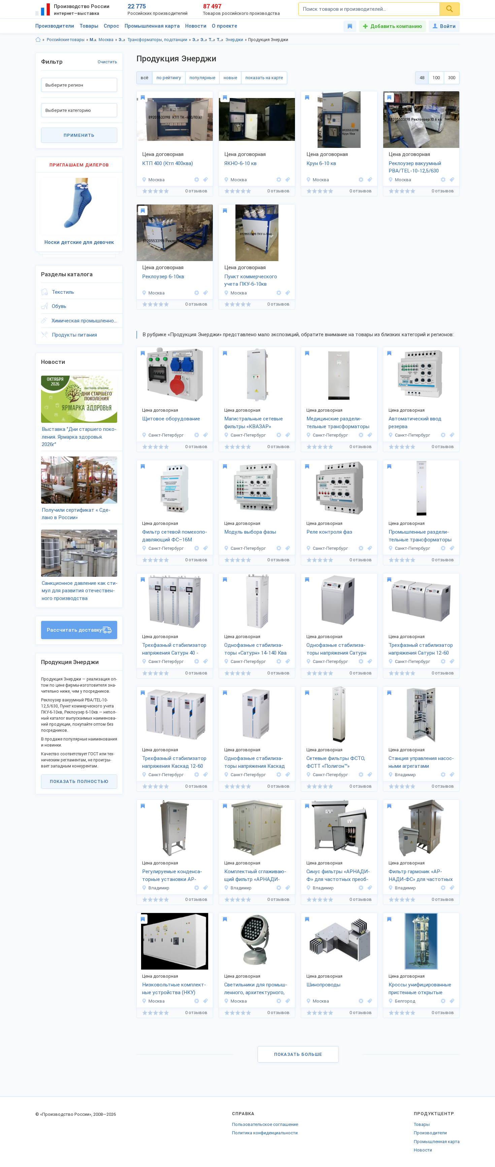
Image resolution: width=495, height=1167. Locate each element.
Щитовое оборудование (171, 419)
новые (230, 77)
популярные (202, 77)
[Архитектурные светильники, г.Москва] (286, 1001)
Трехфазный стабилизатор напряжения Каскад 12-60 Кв (174, 762)
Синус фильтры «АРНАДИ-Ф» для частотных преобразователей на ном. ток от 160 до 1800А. (338, 876)
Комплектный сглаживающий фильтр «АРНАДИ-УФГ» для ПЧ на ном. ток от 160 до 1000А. (255, 876)
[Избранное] (349, 26)
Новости (195, 26)
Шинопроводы (323, 985)
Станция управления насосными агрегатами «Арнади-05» (421, 762)
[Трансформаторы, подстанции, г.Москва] (204, 179)
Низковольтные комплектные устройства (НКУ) (174, 989)
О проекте (224, 26)
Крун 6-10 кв (321, 163)
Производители (54, 26)
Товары (88, 26)
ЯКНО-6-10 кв (240, 163)
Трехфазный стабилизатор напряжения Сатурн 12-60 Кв (421, 649)
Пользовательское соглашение (265, 1124)
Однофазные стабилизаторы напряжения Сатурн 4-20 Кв (336, 649)
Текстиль (63, 292)
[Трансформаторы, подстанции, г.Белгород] (451, 1001)
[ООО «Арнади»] (443, 774)
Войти (448, 26)
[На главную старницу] (38, 39)
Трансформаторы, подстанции (157, 39)
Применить (79, 135)
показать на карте (264, 77)
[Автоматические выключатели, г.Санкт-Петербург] (451, 435)
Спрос (111, 26)
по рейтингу (169, 77)
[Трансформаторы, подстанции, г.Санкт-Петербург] (286, 435)
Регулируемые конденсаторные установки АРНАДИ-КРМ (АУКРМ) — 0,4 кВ (172, 876)
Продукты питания (74, 335)
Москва (106, 39)
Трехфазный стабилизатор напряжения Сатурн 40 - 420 (174, 649)
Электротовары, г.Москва (203, 39)
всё (144, 77)
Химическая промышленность (84, 321)
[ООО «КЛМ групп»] (196, 1001)
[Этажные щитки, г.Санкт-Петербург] (204, 435)
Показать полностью (79, 781)
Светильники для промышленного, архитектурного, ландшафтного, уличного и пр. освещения (255, 989)
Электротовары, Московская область (195, 39)
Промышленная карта (152, 26)
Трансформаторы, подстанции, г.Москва (220, 39)
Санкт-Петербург (166, 435)
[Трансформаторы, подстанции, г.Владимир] (286, 887)
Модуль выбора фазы (250, 532)
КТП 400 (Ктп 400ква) (167, 163)
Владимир (405, 774)
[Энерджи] (196, 179)
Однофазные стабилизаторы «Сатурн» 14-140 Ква (255, 649)
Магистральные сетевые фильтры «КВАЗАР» (253, 423)
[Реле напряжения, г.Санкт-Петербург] (204, 548)
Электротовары (122, 39)
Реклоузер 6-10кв (163, 277)
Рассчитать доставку (74, 630)
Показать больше (298, 1054)
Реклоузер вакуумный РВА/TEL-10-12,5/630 (415, 167)
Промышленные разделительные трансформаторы (420, 536)
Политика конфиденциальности (265, 1132)
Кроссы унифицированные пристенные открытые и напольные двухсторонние (420, 989)
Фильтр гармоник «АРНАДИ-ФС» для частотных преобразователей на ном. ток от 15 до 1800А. (421, 876)
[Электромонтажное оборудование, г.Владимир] (204, 887)
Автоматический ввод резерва (415, 423)
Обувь (59, 306)
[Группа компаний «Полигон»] (196, 435)
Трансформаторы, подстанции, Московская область (212, 39)
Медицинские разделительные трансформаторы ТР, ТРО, (337, 423)
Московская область (93, 39)
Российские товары (66, 39)
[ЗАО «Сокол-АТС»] (443, 1001)
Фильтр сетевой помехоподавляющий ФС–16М (174, 536)
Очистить (107, 61)
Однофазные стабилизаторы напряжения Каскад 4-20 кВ (254, 762)
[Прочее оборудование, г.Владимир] (451, 774)
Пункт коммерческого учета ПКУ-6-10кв (250, 280)
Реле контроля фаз (329, 532)
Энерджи (234, 39)
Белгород (405, 1001)
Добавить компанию (396, 26)
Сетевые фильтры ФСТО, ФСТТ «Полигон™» (335, 762)
